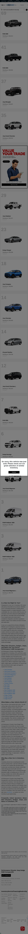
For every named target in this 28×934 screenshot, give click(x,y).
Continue (14, 472)
